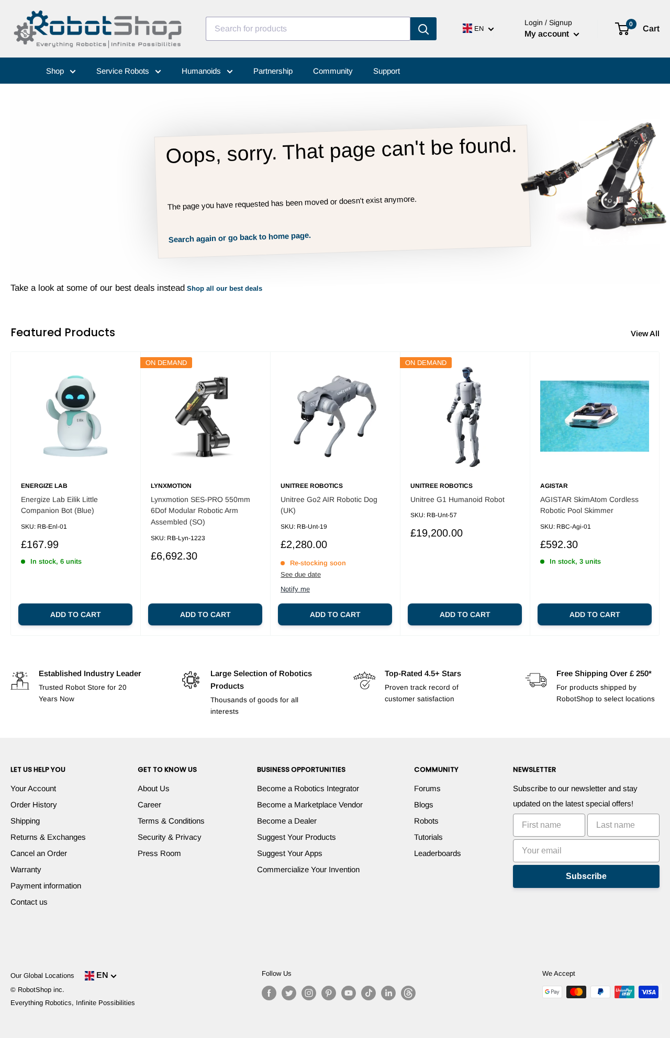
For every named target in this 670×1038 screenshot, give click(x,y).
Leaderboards (437, 853)
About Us (154, 788)
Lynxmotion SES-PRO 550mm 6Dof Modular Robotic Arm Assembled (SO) (200, 510)
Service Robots (123, 70)
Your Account (33, 788)
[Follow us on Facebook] (269, 993)
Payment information (45, 885)
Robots (426, 820)
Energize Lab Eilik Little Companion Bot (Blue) (59, 505)
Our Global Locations (42, 975)
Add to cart (75, 614)
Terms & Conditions (171, 820)
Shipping (25, 820)
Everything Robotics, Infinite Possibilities (72, 1003)
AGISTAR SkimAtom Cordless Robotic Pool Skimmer (589, 505)
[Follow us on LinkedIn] (388, 993)
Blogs (423, 804)
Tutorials (428, 836)
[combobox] (308, 29)
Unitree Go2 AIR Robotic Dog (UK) (329, 505)
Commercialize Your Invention (308, 869)
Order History (33, 804)
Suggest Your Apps (289, 853)
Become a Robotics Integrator (308, 788)
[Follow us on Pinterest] (328, 993)
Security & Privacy (170, 836)
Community (333, 70)
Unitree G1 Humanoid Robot (457, 499)
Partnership (273, 70)
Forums (427, 788)
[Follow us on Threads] (408, 993)
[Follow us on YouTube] (348, 993)
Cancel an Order (38, 853)
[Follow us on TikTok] (368, 993)
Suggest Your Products (296, 836)
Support (386, 70)
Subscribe (586, 876)
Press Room (159, 853)
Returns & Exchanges (48, 836)
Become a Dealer (287, 820)
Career (149, 804)
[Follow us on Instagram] (309, 993)
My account (547, 33)
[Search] (423, 28)
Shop (56, 70)
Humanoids (202, 70)
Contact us (29, 901)
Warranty (25, 869)
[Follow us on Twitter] (289, 993)
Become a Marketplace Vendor (310, 804)
